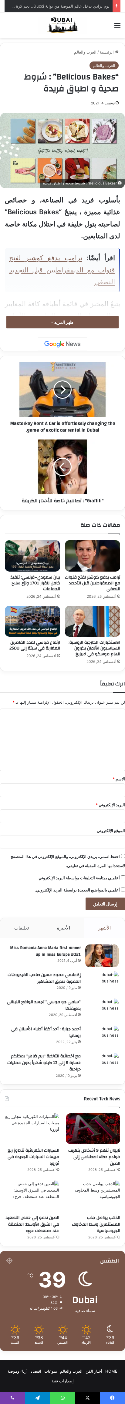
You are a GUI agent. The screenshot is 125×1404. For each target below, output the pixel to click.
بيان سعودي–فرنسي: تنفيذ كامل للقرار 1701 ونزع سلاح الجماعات (35, 583)
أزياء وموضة (18, 1371)
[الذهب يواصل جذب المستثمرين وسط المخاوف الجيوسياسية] (93, 1196)
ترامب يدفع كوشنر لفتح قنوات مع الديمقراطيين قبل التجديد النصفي (62, 270)
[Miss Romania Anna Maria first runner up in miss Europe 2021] (102, 955)
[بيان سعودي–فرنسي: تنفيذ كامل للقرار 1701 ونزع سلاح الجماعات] (32, 556)
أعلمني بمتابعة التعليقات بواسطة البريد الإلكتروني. (78, 877)
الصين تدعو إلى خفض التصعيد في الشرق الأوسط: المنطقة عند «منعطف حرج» (32, 1224)
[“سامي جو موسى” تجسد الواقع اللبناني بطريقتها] (102, 1010)
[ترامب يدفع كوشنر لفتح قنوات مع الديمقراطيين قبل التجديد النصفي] (92, 556)
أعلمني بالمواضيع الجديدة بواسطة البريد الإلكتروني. (77, 890)
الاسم (119, 778)
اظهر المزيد (64, 322)
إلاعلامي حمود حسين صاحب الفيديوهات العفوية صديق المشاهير (44, 978)
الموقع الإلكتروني (111, 830)
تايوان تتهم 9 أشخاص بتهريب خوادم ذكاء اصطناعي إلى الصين (94, 1157)
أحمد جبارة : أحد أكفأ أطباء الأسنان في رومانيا (46, 1032)
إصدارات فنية (63, 1380)
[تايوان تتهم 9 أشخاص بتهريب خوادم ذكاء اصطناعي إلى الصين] (93, 1128)
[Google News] (62, 344)
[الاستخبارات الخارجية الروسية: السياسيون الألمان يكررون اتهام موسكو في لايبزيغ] (92, 621)
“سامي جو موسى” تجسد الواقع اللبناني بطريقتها (44, 1005)
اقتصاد (36, 1371)
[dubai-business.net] (62, 25)
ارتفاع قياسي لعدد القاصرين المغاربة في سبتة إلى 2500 (34, 645)
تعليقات (21, 928)
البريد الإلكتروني (110, 804)
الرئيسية (107, 52)
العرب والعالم (85, 52)
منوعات (50, 1371)
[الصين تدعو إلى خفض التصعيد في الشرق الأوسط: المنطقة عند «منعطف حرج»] (32, 1196)
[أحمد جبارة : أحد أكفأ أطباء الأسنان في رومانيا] (102, 1037)
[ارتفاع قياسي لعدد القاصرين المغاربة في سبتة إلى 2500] (32, 621)
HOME (111, 1371)
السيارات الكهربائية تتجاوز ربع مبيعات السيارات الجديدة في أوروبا (33, 1157)
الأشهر (104, 928)
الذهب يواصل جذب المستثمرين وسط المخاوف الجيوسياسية (96, 1224)
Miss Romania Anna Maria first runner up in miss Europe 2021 (45, 951)
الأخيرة (63, 928)
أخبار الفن (94, 1371)
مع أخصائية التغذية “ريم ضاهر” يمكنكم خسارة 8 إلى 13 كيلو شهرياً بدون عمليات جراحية (44, 1062)
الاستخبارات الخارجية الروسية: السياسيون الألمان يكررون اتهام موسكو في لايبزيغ (94, 648)
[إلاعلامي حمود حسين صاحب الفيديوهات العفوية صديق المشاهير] (102, 983)
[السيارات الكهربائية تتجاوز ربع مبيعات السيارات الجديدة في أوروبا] (32, 1128)
